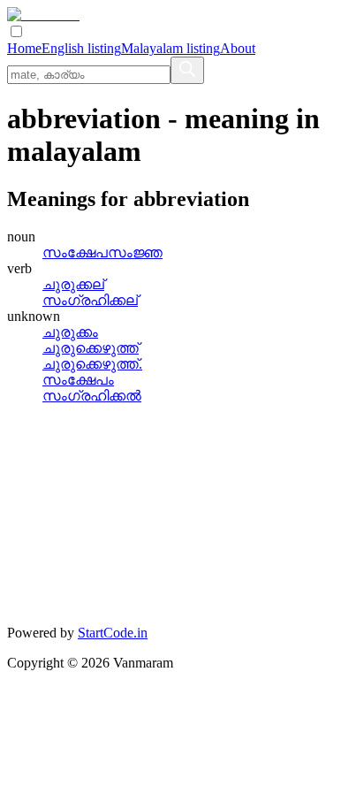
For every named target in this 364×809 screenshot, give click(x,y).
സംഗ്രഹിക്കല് (90, 300)
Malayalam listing (170, 48)
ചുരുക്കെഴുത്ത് (90, 347)
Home (24, 48)
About (237, 48)
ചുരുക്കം (70, 332)
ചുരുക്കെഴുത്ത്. (92, 363)
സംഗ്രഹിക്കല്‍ (91, 395)
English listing (81, 48)
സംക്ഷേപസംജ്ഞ (102, 252)
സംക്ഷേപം (78, 379)
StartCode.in (113, 632)
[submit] (187, 70)
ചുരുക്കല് (73, 284)
